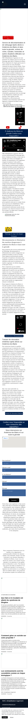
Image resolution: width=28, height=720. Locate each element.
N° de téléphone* (6, 474)
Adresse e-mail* (6, 467)
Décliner (11, 717)
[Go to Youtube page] (8, 127)
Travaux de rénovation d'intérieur (14, 413)
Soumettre (14, 500)
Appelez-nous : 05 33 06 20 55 (8, 37)
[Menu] (25, 4)
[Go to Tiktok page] (20, 127)
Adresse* (4, 481)
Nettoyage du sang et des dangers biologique (14, 235)
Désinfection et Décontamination (14, 336)
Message (4, 488)
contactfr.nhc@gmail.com (8, 704)
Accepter (5, 717)
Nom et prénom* (6, 460)
